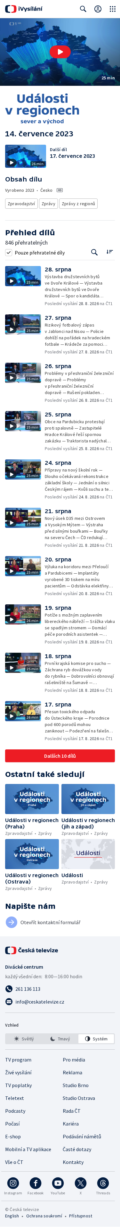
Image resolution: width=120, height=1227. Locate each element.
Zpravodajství (21, 203)
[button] (60, 52)
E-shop (13, 1136)
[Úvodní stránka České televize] (32, 950)
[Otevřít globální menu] (112, 9)
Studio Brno (76, 1085)
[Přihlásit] (98, 9)
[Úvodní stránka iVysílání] (24, 9)
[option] (24, 1038)
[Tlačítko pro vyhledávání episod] (94, 252)
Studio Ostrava (79, 1098)
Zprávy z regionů (78, 203)
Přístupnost (80, 1216)
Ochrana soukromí (44, 1216)
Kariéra (71, 1123)
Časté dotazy (77, 1149)
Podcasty (15, 1111)
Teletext (14, 1098)
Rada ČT (72, 1111)
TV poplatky (18, 1085)
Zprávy (48, 203)
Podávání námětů (82, 1136)
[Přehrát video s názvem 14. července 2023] (60, 51)
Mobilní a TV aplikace (28, 1149)
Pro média (74, 1059)
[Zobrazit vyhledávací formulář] (83, 9)
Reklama (72, 1072)
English (12, 1216)
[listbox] (60, 1038)
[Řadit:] (109, 251)
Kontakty (73, 1162)
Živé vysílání (18, 1072)
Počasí (12, 1123)
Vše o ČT (14, 1162)
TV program (18, 1059)
